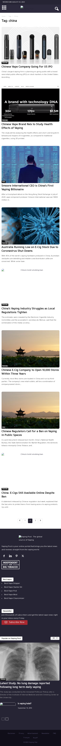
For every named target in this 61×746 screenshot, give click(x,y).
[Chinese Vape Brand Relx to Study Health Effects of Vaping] (30, 103)
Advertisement (33, 733)
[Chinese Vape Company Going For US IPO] (30, 45)
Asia (3, 182)
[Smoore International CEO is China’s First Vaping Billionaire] (30, 164)
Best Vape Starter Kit (13, 587)
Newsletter (45, 733)
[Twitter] (23, 557)
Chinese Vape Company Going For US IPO (27, 67)
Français (26, 738)
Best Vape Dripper (12, 584)
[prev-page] (3, 719)
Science (3, 679)
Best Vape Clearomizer (14, 599)
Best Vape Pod (10, 591)
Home (3, 16)
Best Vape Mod (10, 595)
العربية (35, 738)
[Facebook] (5, 557)
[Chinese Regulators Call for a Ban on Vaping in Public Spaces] (30, 410)
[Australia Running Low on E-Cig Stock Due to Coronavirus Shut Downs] (30, 226)
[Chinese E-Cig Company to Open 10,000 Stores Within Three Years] (30, 348)
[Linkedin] (11, 557)
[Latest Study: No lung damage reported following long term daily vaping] (29, 662)
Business (5, 63)
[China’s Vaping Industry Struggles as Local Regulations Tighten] (30, 287)
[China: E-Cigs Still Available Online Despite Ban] (30, 471)
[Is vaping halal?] (8, 708)
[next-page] (6, 719)
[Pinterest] (17, 557)
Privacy (21, 733)
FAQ (54, 733)
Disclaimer (11, 733)
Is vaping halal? (24, 704)
